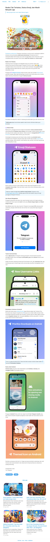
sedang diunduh (20, 311)
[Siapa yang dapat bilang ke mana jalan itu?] (25, 231)
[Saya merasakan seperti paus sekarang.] (25, 163)
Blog (23, 540)
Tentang (19, 540)
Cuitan (16, 474)
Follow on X (43, 1)
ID (35, 1)
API (19, 1)
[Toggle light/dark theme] (48, 1)
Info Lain (25, 480)
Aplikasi (14, 1)
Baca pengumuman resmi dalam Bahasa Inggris (17, 12)
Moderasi (24, 1)
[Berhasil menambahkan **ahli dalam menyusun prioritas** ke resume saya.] (25, 339)
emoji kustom (40, 72)
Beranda (5, 1)
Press (26, 540)
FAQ (9, 1)
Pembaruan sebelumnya (11, 53)
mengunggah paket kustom (12, 193)
